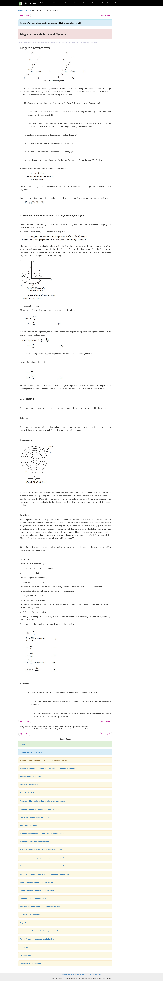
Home (20, 10)
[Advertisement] (130, 42)
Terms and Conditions (77, 974)
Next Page (105, 15)
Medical (65, 3)
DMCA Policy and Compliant (93, 974)
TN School (93, 3)
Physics (28, 10)
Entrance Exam (105, 3)
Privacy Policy (66, 974)
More (116, 3)
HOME (42, 3)
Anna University (53, 3)
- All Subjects (31, 752)
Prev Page (25, 15)
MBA (84, 3)
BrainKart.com (30, 3)
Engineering (75, 3)
